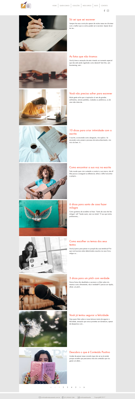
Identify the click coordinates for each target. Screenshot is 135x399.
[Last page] (84, 387)
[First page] (51, 387)
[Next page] (80, 387)
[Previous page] (55, 387)
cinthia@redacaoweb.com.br (50, 397)
